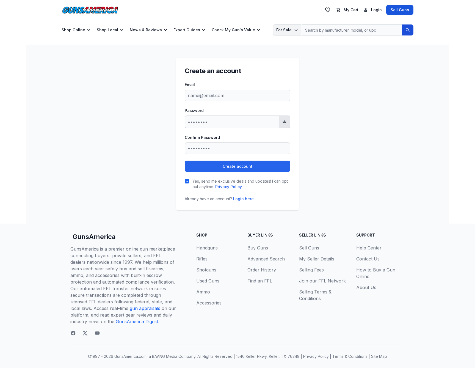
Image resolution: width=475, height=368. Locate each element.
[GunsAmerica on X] (85, 333)
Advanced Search (266, 259)
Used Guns (207, 281)
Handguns (207, 248)
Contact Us (368, 259)
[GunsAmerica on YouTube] (97, 333)
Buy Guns (257, 248)
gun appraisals (145, 308)
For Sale (284, 30)
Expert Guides (186, 30)
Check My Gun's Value (233, 30)
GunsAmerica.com (130, 356)
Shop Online (73, 30)
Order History (261, 270)
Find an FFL (259, 281)
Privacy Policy (228, 186)
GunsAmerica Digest (137, 321)
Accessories (209, 303)
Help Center (369, 248)
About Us (366, 287)
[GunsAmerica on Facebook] (73, 333)
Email (190, 84)
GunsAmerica (94, 237)
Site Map (379, 356)
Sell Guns (400, 9)
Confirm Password (202, 137)
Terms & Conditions (350, 356)
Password (194, 110)
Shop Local (107, 30)
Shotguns (206, 270)
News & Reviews (146, 30)
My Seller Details (316, 259)
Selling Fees (311, 270)
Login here (243, 198)
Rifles (202, 259)
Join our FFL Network (322, 281)
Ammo (203, 292)
